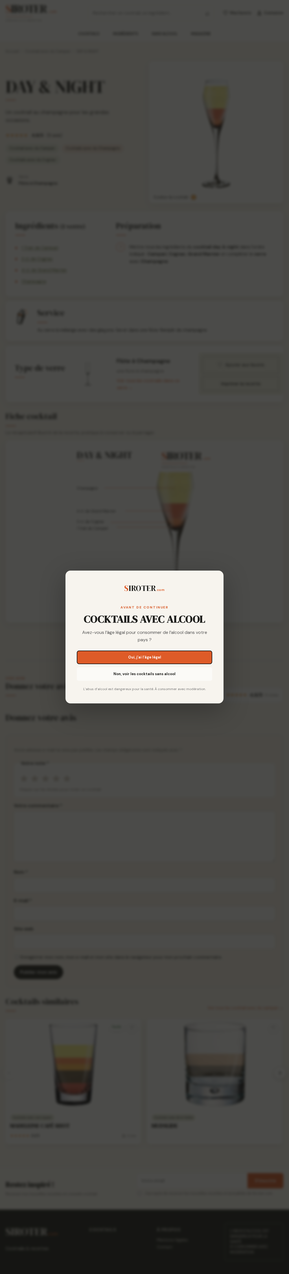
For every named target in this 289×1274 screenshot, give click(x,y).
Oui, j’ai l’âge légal (144, 657)
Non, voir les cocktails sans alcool (144, 673)
